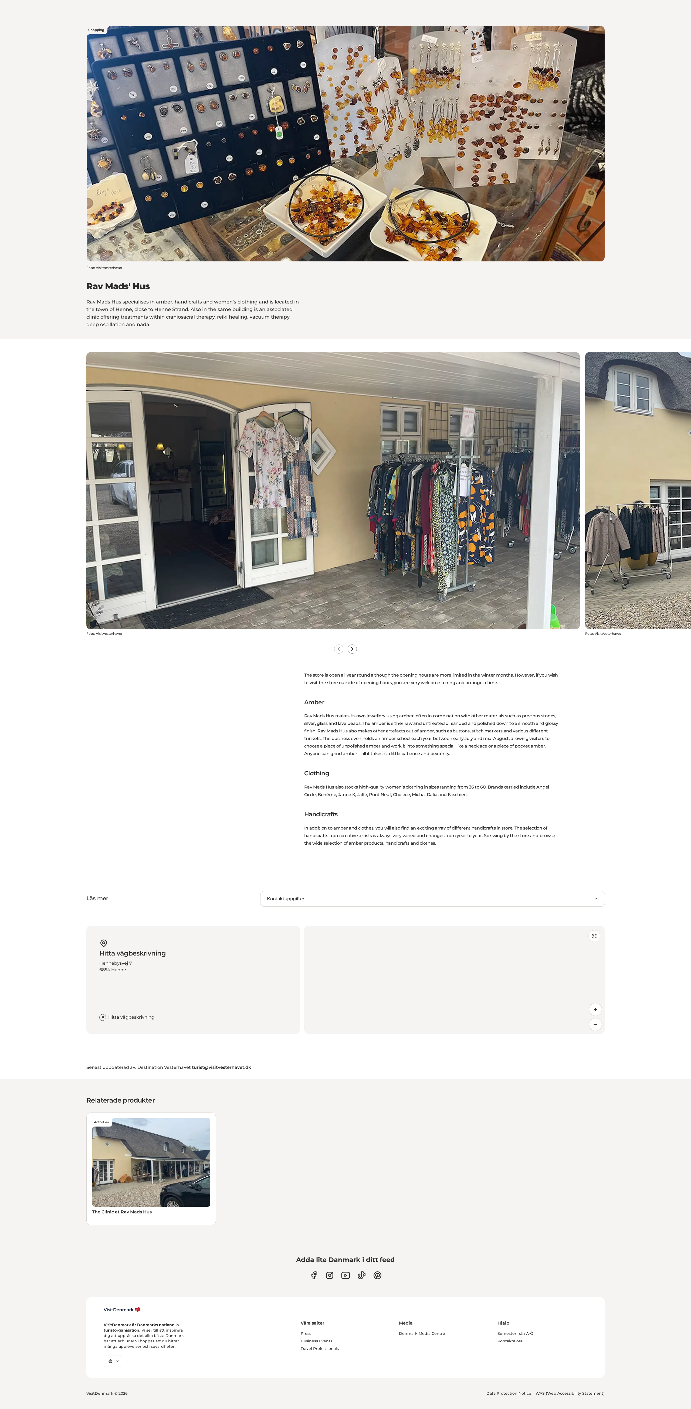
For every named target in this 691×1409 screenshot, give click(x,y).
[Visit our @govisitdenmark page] (361, 1275)
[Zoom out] (595, 1024)
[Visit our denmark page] (314, 1275)
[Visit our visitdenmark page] (345, 1275)
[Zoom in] (595, 1009)
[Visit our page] (329, 1275)
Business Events (316, 1341)
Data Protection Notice (508, 1393)
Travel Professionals (320, 1348)
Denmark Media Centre (422, 1333)
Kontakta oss (510, 1341)
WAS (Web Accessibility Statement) (570, 1393)
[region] (454, 980)
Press (306, 1333)
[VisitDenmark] (122, 1309)
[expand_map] (594, 936)
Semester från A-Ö (515, 1333)
